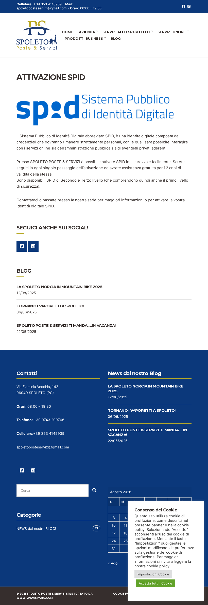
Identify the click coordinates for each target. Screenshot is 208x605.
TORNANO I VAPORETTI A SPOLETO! (50, 306)
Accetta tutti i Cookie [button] (155, 583)
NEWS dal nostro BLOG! (36, 528)
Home (67, 32)
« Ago (112, 563)
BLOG (116, 38)
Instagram (188, 6)
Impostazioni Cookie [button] (153, 574)
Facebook (183, 6)
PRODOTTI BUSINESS (84, 38)
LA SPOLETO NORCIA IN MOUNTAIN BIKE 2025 (59, 286)
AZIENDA (87, 32)
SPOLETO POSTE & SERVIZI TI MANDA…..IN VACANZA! (66, 325)
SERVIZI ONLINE (172, 32)
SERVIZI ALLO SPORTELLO (126, 32)
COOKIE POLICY (124, 593)
